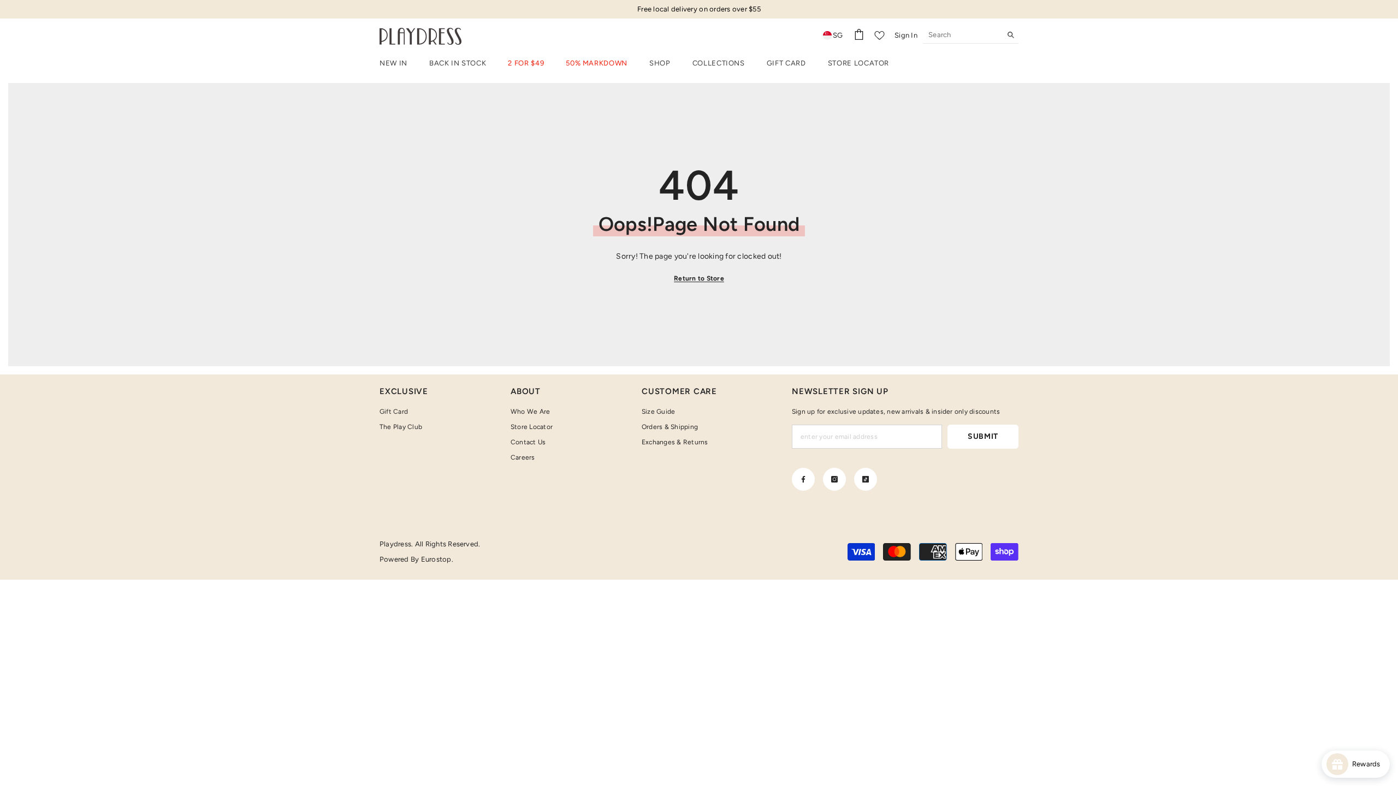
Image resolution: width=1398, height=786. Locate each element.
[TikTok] (865, 479)
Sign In (906, 35)
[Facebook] (803, 479)
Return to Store (699, 278)
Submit (983, 436)
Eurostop (436, 559)
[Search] (970, 35)
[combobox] (962, 35)
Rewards (1368, 764)
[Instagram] (834, 479)
